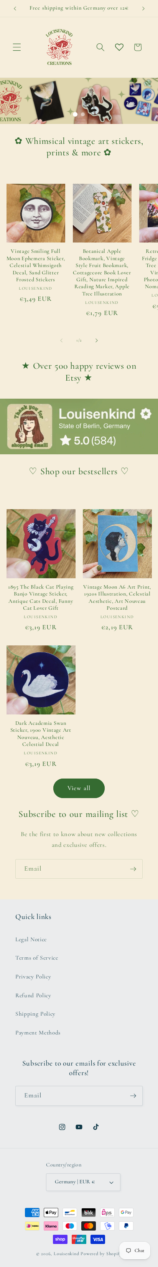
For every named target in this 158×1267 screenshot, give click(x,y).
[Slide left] (61, 340)
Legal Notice (31, 939)
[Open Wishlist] (119, 47)
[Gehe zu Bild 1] (75, 114)
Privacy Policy (33, 976)
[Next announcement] (143, 8)
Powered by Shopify (101, 1253)
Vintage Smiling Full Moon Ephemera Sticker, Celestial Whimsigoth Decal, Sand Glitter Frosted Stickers (36, 265)
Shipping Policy (35, 1013)
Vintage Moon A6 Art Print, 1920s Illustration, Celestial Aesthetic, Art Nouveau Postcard (117, 597)
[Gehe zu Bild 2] (83, 114)
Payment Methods (38, 1032)
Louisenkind (66, 1253)
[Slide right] (96, 340)
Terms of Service (36, 957)
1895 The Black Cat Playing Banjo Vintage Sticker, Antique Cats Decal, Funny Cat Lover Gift (41, 597)
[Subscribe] (133, 869)
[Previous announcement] (15, 8)
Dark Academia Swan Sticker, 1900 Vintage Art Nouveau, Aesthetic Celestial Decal (40, 733)
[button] (17, 47)
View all (79, 788)
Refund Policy (33, 995)
